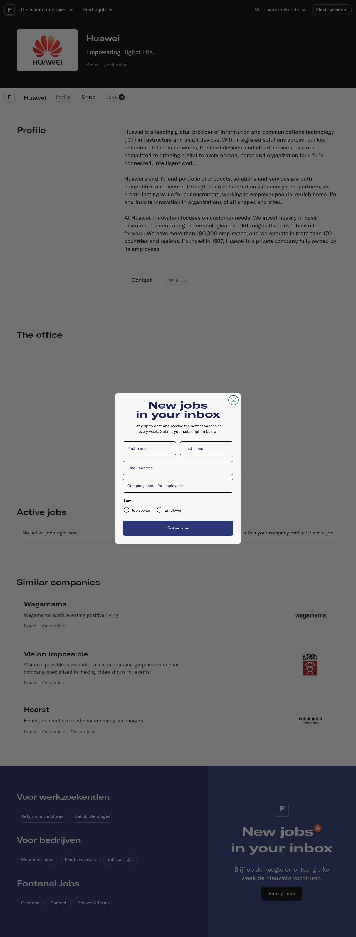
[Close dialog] (233, 400)
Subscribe (178, 528)
